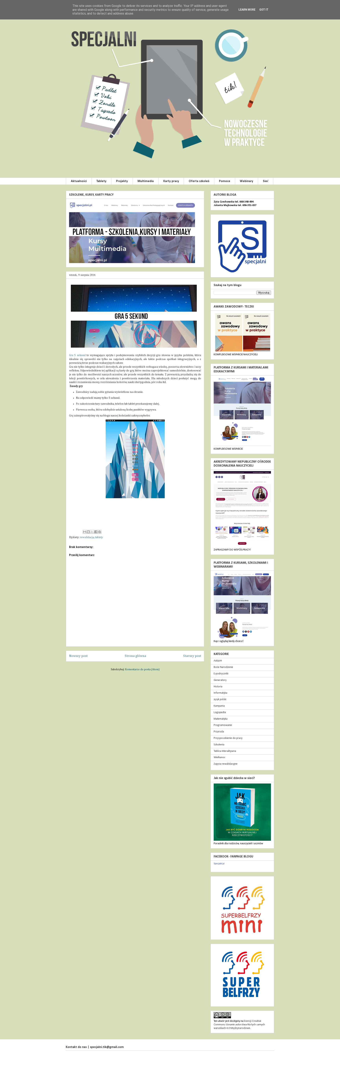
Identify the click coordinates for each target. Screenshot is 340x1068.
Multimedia (146, 181)
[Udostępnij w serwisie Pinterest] (100, 532)
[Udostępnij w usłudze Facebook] (96, 532)
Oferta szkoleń (199, 181)
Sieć (265, 181)
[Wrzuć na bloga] (88, 532)
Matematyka (220, 718)
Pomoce (224, 181)
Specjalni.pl (219, 863)
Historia (218, 686)
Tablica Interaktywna (225, 751)
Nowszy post (78, 656)
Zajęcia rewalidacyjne (225, 763)
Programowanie (223, 725)
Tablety (101, 181)
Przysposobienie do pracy (228, 738)
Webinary (246, 181)
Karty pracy (171, 181)
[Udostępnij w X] (92, 532)
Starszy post (192, 656)
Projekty (122, 181)
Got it (263, 9)
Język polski (220, 699)
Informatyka (220, 692)
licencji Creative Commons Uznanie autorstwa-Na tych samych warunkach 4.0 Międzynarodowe (239, 1025)
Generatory (220, 680)
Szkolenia (219, 744)
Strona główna (135, 656)
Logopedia (220, 712)
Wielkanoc (219, 757)
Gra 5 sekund (77, 355)
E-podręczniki (221, 673)
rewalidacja (87, 537)
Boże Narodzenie (223, 667)
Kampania (219, 705)
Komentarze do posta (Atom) (142, 669)
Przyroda (219, 731)
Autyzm (218, 660)
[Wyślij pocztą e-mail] (85, 532)
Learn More (246, 9)
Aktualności (79, 181)
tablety (99, 537)
